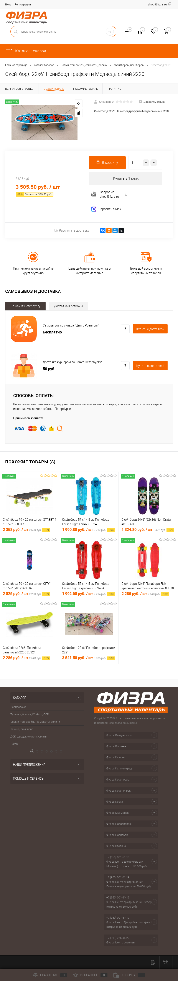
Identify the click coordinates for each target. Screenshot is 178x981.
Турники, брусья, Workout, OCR (29, 714)
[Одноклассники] (109, 230)
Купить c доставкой (150, 329)
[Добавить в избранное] (78, 103)
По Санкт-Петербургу (25, 306)
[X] (121, 230)
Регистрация (23, 4)
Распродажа (18, 707)
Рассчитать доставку (74, 230)
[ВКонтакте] (102, 230)
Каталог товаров (30, 51)
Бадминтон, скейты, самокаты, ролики (35, 721)
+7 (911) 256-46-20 (117, 938)
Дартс (14, 744)
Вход (8, 4)
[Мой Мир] (115, 230)
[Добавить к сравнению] (78, 113)
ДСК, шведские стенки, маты (28, 736)
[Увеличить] (44, 122)
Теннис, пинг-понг (21, 729)
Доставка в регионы (68, 306)
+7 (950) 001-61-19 (117, 857)
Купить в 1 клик (125, 178)
